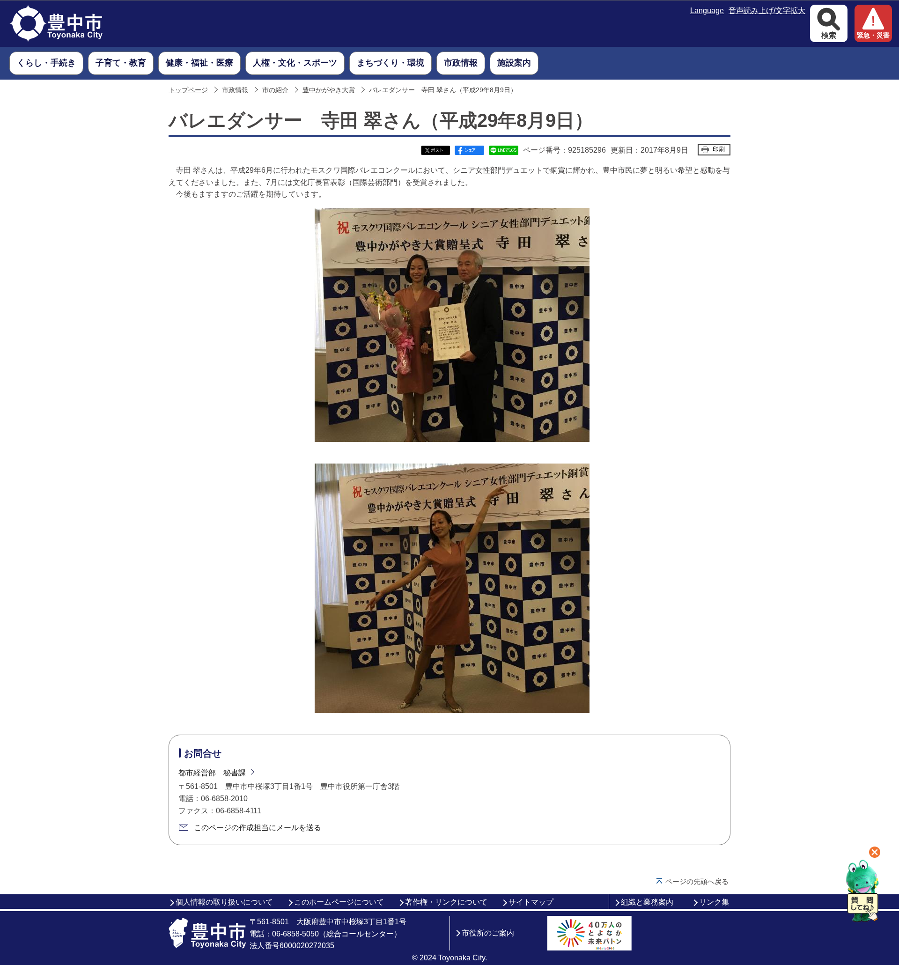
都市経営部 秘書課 (212, 773)
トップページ (188, 90)
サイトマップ (530, 902)
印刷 (719, 149)
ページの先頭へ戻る (697, 881)
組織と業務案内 (647, 902)
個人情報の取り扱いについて (224, 902)
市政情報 (235, 90)
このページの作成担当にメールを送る (257, 828)
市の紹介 (275, 90)
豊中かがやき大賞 (328, 90)
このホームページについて (339, 902)
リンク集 (714, 902)
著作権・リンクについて (446, 902)
